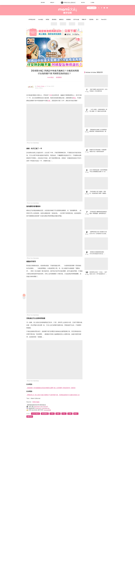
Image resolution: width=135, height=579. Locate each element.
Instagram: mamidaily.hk (42, 408)
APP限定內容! (32, 19)
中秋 (50, 95)
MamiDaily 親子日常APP (41, 406)
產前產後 (54, 19)
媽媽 (58, 413)
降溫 (74, 98)
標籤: (28, 413)
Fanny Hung (41, 86)
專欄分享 (84, 19)
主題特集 (91, 19)
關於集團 (43, 2)
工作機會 (92, 2)
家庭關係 (68, 19)
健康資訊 (61, 19)
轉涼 (75, 413)
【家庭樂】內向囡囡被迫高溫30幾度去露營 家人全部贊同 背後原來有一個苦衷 (50, 388)
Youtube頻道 (47, 410)
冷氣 (49, 100)
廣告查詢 (83, 2)
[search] (98, 8)
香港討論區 (35, 402)
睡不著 (30, 416)
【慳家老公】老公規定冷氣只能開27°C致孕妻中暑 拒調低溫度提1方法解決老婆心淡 (53, 395)
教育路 (47, 19)
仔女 (64, 413)
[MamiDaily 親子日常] (67, 10)
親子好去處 (76, 19)
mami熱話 (40, 19)
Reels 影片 (104, 19)
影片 (97, 19)
